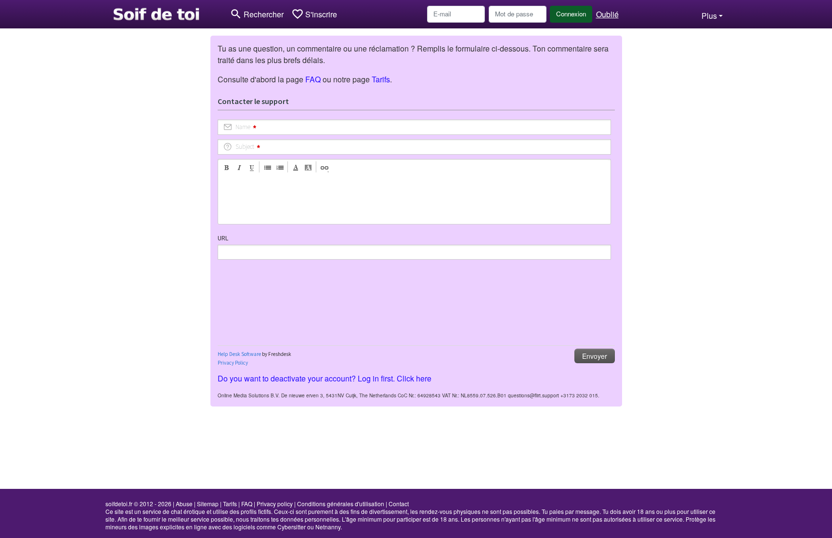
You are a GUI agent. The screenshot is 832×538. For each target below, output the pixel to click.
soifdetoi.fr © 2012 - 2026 (138, 503)
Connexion (571, 13)
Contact (399, 503)
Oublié (607, 14)
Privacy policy (275, 503)
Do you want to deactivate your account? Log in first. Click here (324, 378)
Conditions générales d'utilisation (340, 503)
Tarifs (381, 79)
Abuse (184, 503)
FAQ (313, 79)
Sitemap (208, 503)
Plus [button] (709, 15)
